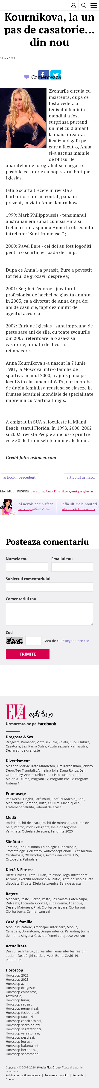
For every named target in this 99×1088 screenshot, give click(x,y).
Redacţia (78, 1075)
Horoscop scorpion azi (23, 1025)
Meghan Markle (18, 766)
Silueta (26, 883)
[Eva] (14, 5)
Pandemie (13, 959)
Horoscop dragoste (20, 988)
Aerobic (11, 879)
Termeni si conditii (56, 1075)
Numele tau (17, 558)
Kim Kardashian (68, 766)
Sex (24, 746)
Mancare (12, 899)
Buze (43, 803)
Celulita (54, 803)
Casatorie (13, 746)
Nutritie (54, 879)
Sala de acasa (70, 883)
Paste (25, 899)
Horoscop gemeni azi (22, 1008)
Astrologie (13, 996)
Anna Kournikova (58, 491)
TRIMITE (28, 654)
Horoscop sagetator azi (23, 1029)
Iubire (84, 742)
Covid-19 (71, 955)
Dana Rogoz (69, 770)
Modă (11, 817)
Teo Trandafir (25, 770)
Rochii (17, 799)
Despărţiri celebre (32, 955)
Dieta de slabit (72, 879)
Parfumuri (42, 799)
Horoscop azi (16, 983)
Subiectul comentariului (28, 578)
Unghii (28, 799)
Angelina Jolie (48, 770)
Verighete (13, 831)
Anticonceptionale (58, 851)
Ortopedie (13, 859)
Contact (11, 1079)
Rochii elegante (38, 827)
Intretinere (79, 875)
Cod (9, 632)
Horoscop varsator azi (22, 1033)
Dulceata (12, 903)
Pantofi (19, 827)
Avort (50, 855)
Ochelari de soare (35, 831)
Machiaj (70, 799)
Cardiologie (14, 855)
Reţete (12, 893)
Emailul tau (62, 558)
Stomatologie (16, 851)
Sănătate (14, 841)
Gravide (40, 935)
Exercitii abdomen (33, 879)
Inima (35, 847)
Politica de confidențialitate (23, 1075)
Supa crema (58, 903)
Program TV (40, 779)
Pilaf (37, 907)
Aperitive (75, 903)
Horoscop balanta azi (22, 1045)
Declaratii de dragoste (23, 750)
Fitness (20, 875)
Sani (81, 799)
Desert (11, 907)
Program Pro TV (62, 779)
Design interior (52, 931)
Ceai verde (63, 855)
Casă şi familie (19, 921)
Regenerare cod (77, 641)
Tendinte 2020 (62, 831)
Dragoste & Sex (19, 736)
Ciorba (35, 899)
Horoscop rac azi (18, 1004)
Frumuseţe (16, 793)
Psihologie (49, 847)
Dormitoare (30, 931)
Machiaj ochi (71, 803)
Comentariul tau (21, 598)
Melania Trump (17, 779)
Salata (63, 899)
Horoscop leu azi (18, 1041)
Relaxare (54, 875)
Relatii (63, 742)
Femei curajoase (60, 935)
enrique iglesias (82, 491)
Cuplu (74, 742)
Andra (29, 775)
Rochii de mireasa (55, 823)
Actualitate (16, 946)
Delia (39, 775)
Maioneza (24, 907)
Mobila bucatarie (19, 927)
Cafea (73, 899)
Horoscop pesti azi (20, 1037)
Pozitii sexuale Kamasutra (67, 746)
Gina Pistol (52, 775)
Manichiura (14, 803)
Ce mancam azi (38, 911)
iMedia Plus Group (49, 1067)
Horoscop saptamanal (22, 1054)
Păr (8, 799)
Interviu (28, 951)
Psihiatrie (30, 859)
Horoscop (14, 970)
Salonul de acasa (48, 807)
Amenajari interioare (49, 927)
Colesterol (35, 851)
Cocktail (41, 903)
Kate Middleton (43, 766)
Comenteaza (46, 77)
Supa (83, 899)
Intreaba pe (25, 509)
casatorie (37, 491)
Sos (54, 899)
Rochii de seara (28, 823)
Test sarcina (82, 851)
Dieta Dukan (36, 875)
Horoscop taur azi (19, 1016)
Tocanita (27, 903)
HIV (75, 855)
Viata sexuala (47, 742)
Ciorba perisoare (54, 907)
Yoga (66, 875)
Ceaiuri (24, 847)
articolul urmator (81, 477)
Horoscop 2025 (17, 979)
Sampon (31, 803)
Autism (79, 935)
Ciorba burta (15, 911)
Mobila (72, 927)
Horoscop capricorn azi (23, 1021)
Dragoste (13, 742)
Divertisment (18, 760)
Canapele (13, 931)
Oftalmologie (34, 855)
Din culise (13, 951)
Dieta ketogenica (45, 883)
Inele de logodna (64, 827)
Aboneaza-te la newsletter (78, 509)
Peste (46, 899)
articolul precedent (19, 477)
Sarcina (11, 847)
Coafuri (57, 799)
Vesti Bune (55, 955)
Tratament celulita (20, 807)
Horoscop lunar (17, 1000)
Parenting (72, 931)
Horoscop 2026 (17, 975)
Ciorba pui (77, 907)
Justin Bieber (72, 775)
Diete (10, 875)
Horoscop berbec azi (21, 1050)
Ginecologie (67, 847)
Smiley (18, 775)
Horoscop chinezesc (21, 992)
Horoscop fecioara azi (22, 1012)
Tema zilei (61, 951)
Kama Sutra (37, 746)
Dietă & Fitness (19, 869)
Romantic (28, 742)
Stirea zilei (44, 951)
